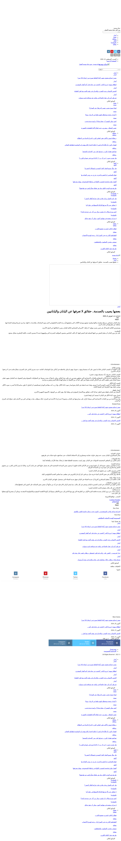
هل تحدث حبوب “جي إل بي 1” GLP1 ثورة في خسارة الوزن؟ (97, 158)
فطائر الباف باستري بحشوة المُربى (105, 229)
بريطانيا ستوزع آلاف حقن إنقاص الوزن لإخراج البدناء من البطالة (96, 138)
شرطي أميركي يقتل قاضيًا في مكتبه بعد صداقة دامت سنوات (97, 98)
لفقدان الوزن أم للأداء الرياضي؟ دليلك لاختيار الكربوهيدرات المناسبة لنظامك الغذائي (90, 145)
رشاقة (114, 39)
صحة (114, 37)
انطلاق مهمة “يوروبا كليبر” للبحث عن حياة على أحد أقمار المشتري (95, 84)
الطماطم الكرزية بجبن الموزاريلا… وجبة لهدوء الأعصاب (99, 235)
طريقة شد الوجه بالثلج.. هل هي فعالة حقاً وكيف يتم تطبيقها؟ (97, 188)
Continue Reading (114, 500)
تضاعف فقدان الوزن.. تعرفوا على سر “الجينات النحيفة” (99, 151)
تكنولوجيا (113, 42)
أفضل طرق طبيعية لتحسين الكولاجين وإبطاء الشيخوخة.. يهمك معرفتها (94, 182)
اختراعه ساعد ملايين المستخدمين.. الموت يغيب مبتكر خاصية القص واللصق (97, 511)
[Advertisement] (63, 14)
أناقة (115, 41)
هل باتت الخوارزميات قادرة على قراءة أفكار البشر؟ (100, 198)
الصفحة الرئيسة (111, 61)
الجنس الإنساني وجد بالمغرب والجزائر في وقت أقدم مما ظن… (100, 420)
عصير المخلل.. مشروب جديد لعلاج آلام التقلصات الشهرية (98, 128)
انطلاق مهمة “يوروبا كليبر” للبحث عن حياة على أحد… (103, 414)
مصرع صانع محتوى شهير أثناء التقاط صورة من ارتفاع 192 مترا (97, 78)
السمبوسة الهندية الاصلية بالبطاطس (109, 518)
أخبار (114, 35)
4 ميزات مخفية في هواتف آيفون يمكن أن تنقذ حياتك (100, 218)
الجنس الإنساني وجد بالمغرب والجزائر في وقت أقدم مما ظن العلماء (95, 91)
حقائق (114, 501)
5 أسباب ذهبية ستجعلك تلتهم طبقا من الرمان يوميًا (100, 115)
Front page (113, 649)
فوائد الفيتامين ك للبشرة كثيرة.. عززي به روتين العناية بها (98, 175)
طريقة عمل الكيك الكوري (108, 248)
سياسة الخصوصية (109, 651)
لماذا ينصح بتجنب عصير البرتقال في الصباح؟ (102, 108)
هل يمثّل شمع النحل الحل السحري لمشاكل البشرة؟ (100, 168)
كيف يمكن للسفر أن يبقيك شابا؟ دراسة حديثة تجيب (100, 121)
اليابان (117, 501)
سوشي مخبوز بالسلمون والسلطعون (105, 242)
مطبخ (114, 44)
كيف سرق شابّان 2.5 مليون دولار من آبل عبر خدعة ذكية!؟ (98, 212)
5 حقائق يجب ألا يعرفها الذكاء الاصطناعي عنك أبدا (101, 205)
